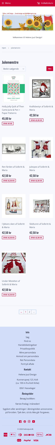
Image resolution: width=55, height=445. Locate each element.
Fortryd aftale (27, 364)
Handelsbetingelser (27, 345)
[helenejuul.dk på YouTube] (33, 421)
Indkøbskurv (47, 3)
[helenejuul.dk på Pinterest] (24, 421)
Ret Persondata (27, 360)
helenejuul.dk (28, 429)
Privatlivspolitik (27, 348)
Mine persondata (27, 352)
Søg (27, 337)
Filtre (49, 68)
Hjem (4, 48)
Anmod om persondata (27, 356)
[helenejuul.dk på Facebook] (20, 421)
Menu (8, 3)
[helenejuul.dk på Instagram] (29, 421)
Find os (27, 341)
